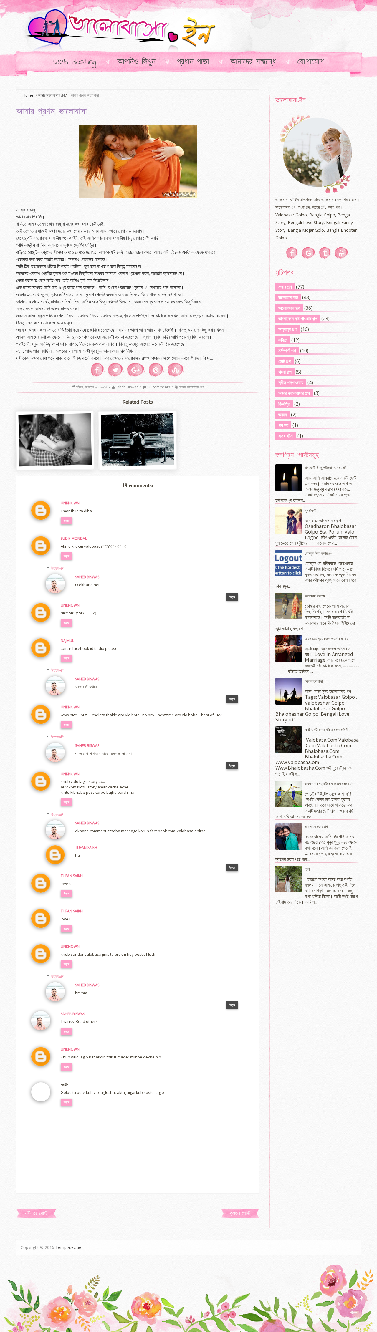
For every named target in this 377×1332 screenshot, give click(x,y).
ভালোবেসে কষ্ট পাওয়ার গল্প (297, 318)
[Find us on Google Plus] (309, 253)
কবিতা (282, 340)
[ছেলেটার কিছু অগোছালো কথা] (55, 463)
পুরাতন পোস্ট (240, 1213)
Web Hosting (74, 62)
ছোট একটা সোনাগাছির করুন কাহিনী (326, 729)
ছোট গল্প (284, 361)
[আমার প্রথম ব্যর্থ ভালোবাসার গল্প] (138, 463)
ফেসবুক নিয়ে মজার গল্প (318, 553)
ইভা (307, 869)
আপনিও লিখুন (136, 62)
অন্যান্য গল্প (287, 329)
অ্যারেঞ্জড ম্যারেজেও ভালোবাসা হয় (326, 638)
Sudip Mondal (74, 538)
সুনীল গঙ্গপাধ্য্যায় (290, 382)
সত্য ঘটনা (285, 436)
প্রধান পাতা (193, 62)
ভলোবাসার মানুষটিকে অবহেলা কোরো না (329, 783)
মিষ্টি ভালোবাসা (314, 681)
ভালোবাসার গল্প (289, 308)
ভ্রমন (282, 414)
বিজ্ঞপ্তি (284, 404)
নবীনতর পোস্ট (36, 1213)
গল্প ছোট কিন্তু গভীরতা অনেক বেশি (326, 467)
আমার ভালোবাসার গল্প (51, 95)
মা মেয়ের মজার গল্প (316, 826)
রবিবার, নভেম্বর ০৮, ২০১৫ (92, 387)
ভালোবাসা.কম (288, 297)
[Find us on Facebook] (292, 253)
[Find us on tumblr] (325, 253)
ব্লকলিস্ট (310, 510)
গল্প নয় (283, 425)
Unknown (70, 503)
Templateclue (68, 1247)
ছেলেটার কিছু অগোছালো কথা (55, 453)
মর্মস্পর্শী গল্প (287, 350)
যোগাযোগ (310, 62)
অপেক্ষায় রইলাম (315, 596)
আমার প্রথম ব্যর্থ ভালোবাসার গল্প (138, 453)
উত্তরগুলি (57, 568)
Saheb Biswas (127, 387)
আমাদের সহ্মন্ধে (253, 62)
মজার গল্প (285, 287)
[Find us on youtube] (342, 253)
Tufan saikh (86, 847)
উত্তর (66, 520)
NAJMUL (67, 640)
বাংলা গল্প (285, 372)
